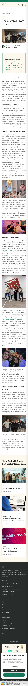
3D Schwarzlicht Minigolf (11, 319)
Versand (4, 610)
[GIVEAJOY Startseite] (3, 4)
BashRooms (5, 250)
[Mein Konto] (19, 5)
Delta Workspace (19, 148)
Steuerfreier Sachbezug (8, 628)
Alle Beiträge (6, 13)
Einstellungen (14, 666)
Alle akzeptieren (14, 675)
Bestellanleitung (6, 612)
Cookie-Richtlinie (20, 680)
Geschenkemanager (7, 623)
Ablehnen (14, 670)
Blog (3, 604)
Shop (3, 602)
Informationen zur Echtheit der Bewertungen (14, 684)
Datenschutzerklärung (17, 662)
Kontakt (4, 633)
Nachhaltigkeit (6, 625)
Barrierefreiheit (5, 680)
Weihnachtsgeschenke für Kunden (11, 589)
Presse (3, 631)
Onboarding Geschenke (8, 591)
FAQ (3, 607)
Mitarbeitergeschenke (8, 586)
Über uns (4, 620)
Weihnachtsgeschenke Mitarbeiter (11, 584)
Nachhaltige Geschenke (8, 594)
